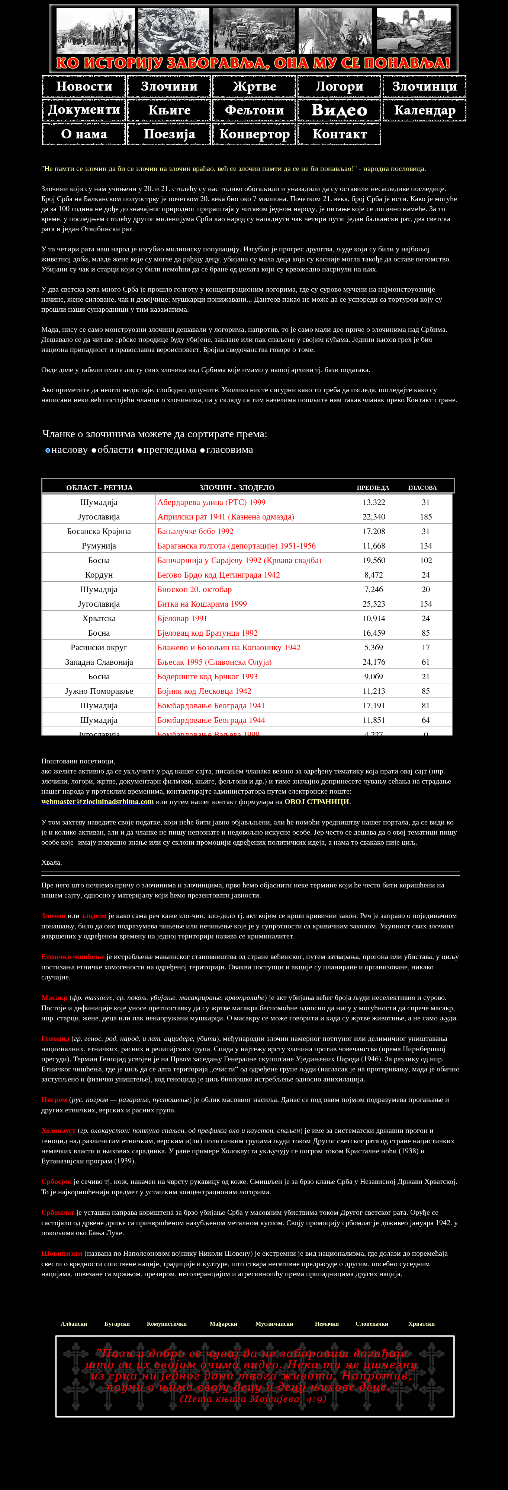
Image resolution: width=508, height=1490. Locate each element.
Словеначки (372, 1323)
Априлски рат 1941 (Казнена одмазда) (226, 516)
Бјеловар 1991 (182, 617)
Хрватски (421, 1323)
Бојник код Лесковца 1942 (204, 690)
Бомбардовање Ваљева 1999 (208, 734)
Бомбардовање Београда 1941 (211, 705)
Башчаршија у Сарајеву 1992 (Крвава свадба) (239, 559)
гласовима (229, 448)
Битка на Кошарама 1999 (202, 603)
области (115, 448)
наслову (69, 448)
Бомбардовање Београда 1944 (211, 719)
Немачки (327, 1323)
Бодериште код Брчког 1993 (207, 676)
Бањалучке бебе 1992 (195, 530)
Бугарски (117, 1323)
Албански (74, 1323)
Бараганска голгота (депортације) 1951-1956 (236, 545)
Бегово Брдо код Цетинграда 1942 (218, 574)
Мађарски (223, 1323)
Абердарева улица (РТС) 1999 (211, 501)
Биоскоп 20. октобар (194, 588)
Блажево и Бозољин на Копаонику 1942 (228, 646)
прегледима (170, 448)
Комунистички (167, 1323)
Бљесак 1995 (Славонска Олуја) (214, 661)
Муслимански (274, 1323)
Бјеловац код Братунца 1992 (207, 632)
